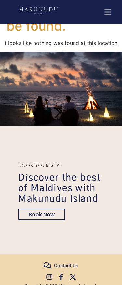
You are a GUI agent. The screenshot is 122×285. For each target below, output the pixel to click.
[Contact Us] (47, 265)
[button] (107, 12)
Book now (42, 214)
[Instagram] (49, 277)
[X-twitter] (72, 277)
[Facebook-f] (61, 277)
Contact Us (66, 266)
